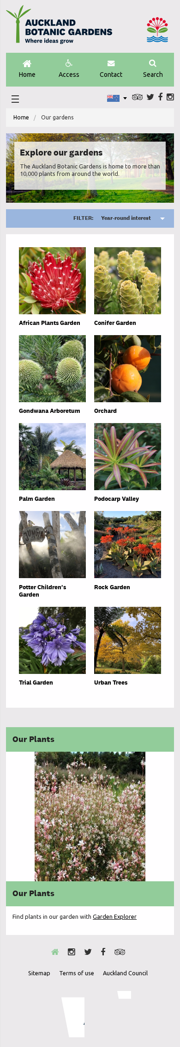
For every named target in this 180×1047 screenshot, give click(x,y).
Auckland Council (157, 29)
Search (153, 74)
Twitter (150, 97)
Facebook (160, 97)
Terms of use (76, 973)
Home (27, 74)
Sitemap (39, 973)
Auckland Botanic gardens (59, 28)
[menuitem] (21, 117)
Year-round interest (112, 218)
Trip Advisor (137, 97)
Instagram (170, 97)
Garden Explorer (115, 916)
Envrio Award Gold (66, 1014)
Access (69, 74)
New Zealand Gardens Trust (112, 1014)
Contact (111, 74)
